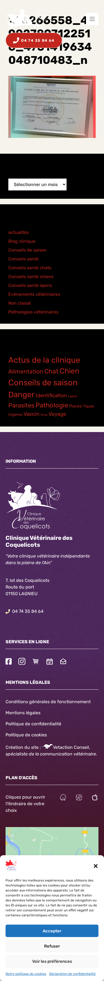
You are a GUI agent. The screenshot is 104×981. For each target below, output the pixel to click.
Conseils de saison (27, 250)
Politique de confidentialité (33, 723)
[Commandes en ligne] (35, 662)
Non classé (19, 303)
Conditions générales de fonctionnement (48, 701)
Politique (15, 734)
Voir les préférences (52, 961)
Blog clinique (21, 241)
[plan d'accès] (79, 798)
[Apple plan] (94, 798)
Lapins (72, 396)
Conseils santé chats (29, 267)
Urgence (15, 414)
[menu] (92, 19)
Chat (51, 371)
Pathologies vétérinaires (33, 312)
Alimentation (25, 371)
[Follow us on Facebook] (9, 662)
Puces (75, 406)
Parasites (21, 405)
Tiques (88, 406)
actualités (18, 232)
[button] (95, 866)
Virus (43, 415)
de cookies (36, 734)
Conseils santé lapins (30, 285)
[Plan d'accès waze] (63, 798)
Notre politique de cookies (26, 974)
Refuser (52, 946)
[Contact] (63, 662)
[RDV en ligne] (49, 662)
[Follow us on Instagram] (22, 662)
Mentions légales (23, 712)
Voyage (57, 414)
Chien (69, 371)
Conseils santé (23, 258)
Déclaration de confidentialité (72, 974)
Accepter (52, 930)
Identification (51, 396)
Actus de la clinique (44, 360)
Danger (21, 394)
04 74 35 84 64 (28, 611)
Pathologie (51, 405)
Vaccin (31, 414)
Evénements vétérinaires (34, 294)
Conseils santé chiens (31, 276)
